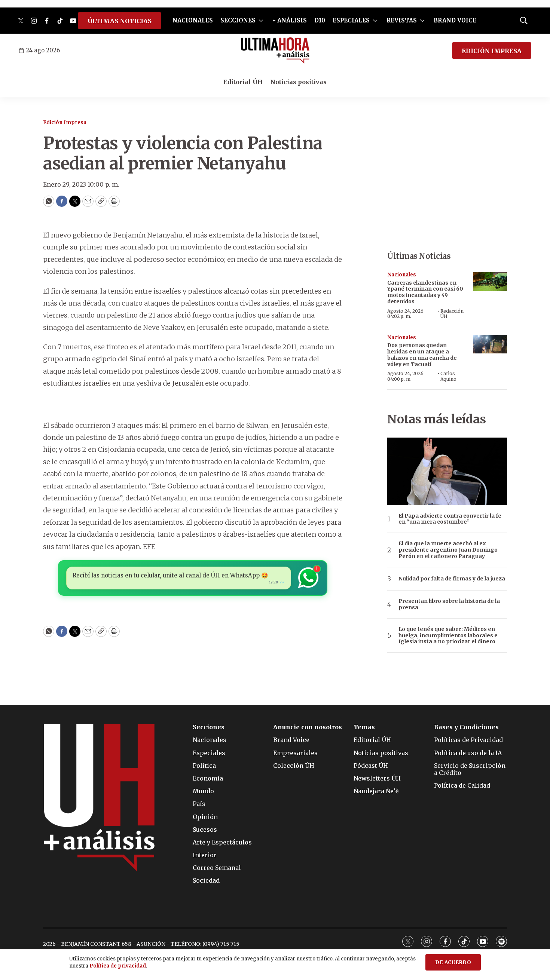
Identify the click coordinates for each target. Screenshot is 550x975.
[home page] (275, 50)
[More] (261, 20)
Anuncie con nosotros (307, 727)
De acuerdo (453, 962)
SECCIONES (238, 20)
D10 (319, 20)
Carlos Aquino (448, 376)
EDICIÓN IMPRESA (492, 51)
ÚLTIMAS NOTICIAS (120, 21)
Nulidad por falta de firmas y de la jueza (451, 579)
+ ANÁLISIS (289, 20)
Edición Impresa (64, 122)
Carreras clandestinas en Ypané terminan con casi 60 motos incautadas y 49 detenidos (425, 292)
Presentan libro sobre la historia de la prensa (449, 604)
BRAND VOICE (455, 20)
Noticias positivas (298, 82)
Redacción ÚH (452, 313)
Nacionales (401, 275)
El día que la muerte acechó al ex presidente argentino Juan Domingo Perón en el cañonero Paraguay (448, 549)
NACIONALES (192, 20)
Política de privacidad (117, 966)
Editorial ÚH (243, 82)
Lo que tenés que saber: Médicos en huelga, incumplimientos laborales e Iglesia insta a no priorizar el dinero (448, 635)
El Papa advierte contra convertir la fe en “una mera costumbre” (449, 519)
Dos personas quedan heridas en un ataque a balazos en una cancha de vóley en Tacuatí (422, 354)
